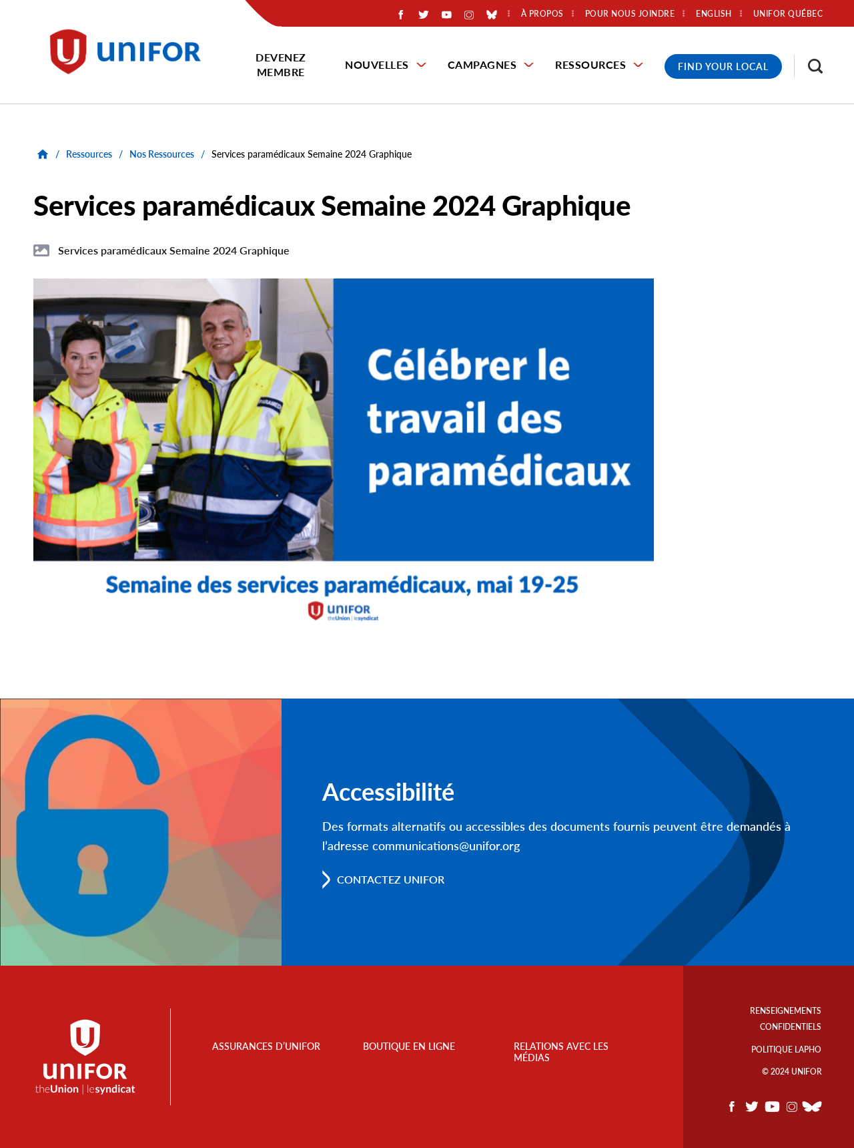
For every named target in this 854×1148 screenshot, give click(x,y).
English (714, 14)
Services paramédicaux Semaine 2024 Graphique (174, 250)
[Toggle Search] (808, 66)
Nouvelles (377, 64)
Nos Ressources (161, 154)
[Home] (131, 52)
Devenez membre (281, 64)
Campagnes (482, 64)
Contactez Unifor (390, 879)
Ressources (590, 64)
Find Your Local (723, 66)
